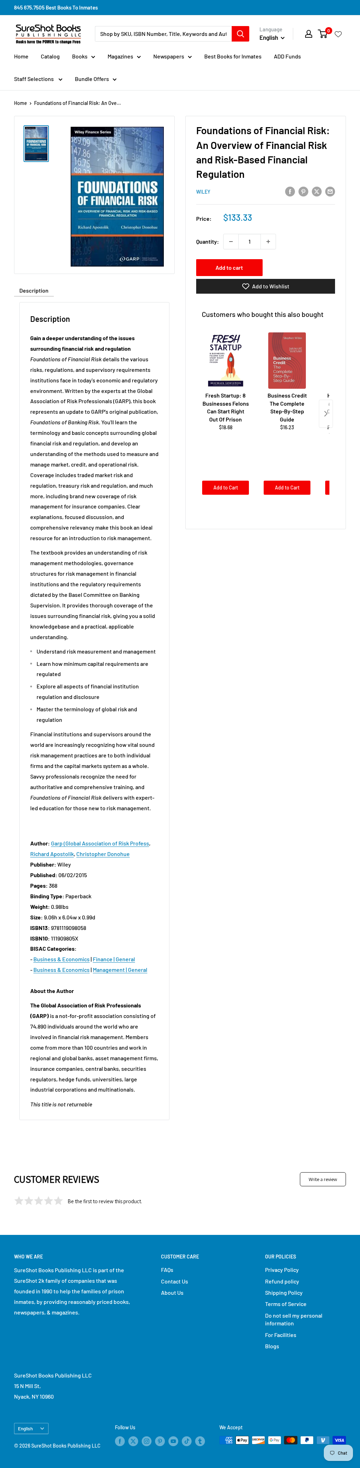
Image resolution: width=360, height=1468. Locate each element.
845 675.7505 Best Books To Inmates (56, 7)
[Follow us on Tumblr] (200, 1441)
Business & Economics (61, 959)
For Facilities (280, 1334)
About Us (172, 1292)
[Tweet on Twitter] (317, 191)
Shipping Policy (284, 1292)
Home (21, 56)
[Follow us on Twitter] (133, 1441)
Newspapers (168, 56)
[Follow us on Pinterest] (160, 1441)
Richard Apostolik (52, 853)
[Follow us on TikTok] (187, 1441)
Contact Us (174, 1281)
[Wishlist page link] (338, 33)
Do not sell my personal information (293, 1319)
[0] (323, 34)
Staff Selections (34, 78)
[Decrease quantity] (231, 241)
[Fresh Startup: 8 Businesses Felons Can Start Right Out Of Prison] (225, 360)
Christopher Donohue (103, 853)
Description (34, 290)
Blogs (272, 1346)
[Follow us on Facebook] (120, 1441)
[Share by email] (330, 191)
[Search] (240, 34)
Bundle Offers (92, 78)
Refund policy (282, 1281)
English (25, 1428)
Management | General (120, 969)
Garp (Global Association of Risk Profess (100, 843)
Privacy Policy (282, 1269)
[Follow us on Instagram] (147, 1441)
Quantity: (207, 241)
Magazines (120, 56)
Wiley (203, 192)
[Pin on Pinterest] (303, 191)
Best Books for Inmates (233, 56)
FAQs (167, 1269)
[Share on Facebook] (290, 191)
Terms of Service (286, 1303)
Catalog (50, 56)
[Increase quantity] (268, 241)
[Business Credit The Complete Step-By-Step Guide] (287, 360)
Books (80, 56)
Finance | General (114, 959)
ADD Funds (287, 56)
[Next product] (326, 414)
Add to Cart (225, 488)
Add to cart (229, 267)
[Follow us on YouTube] (173, 1441)
